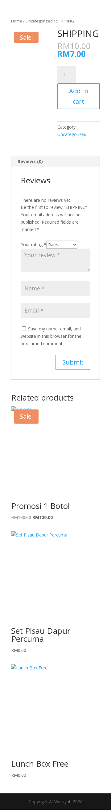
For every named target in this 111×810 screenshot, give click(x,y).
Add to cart (78, 96)
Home (16, 21)
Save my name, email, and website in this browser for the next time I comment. (51, 336)
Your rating (33, 244)
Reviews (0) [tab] (30, 161)
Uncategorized (39, 21)
